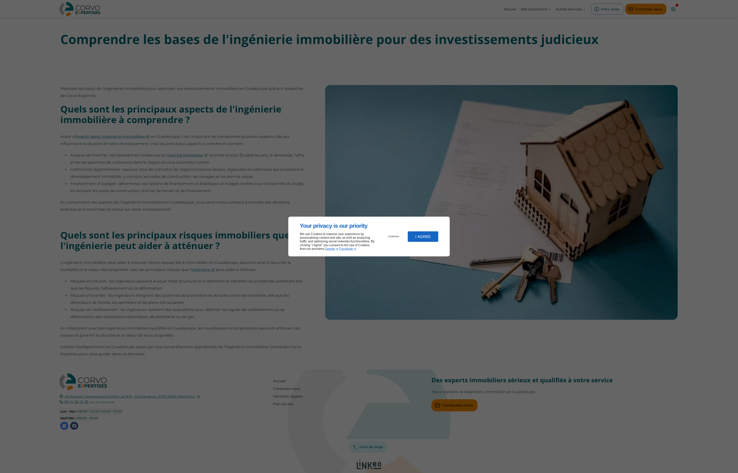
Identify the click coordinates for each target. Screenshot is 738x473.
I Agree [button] (423, 236)
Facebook (346, 248)
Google (330, 248)
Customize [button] (393, 236)
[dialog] (369, 236)
